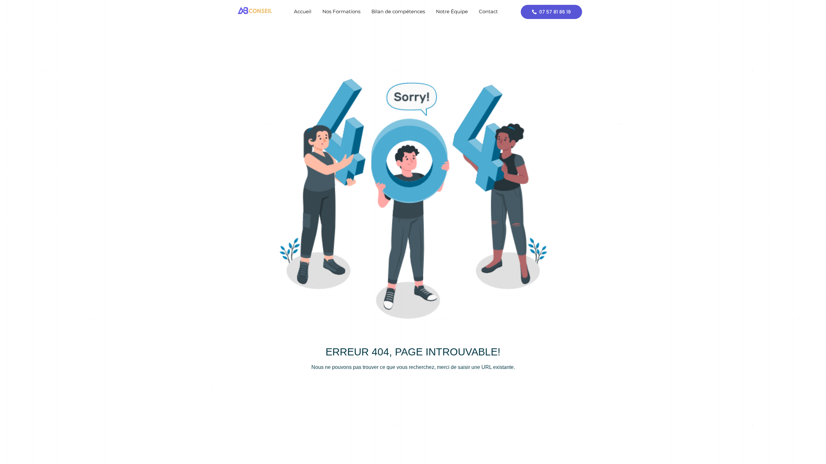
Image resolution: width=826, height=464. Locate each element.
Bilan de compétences (398, 11)
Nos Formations (341, 11)
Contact (488, 11)
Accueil (302, 11)
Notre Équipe (452, 11)
